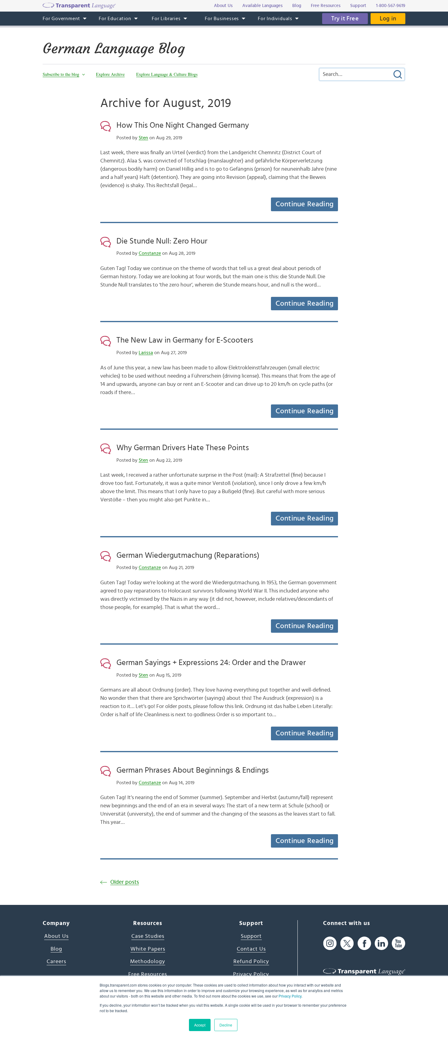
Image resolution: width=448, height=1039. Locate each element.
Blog (56, 949)
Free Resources (147, 974)
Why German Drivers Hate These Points (182, 448)
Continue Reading (304, 204)
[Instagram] (330, 943)
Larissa (146, 352)
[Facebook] (364, 943)
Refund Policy (251, 961)
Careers (56, 961)
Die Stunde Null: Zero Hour (161, 241)
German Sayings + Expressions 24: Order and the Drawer (211, 663)
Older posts (124, 882)
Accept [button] (199, 1024)
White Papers (147, 949)
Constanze (150, 253)
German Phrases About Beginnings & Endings (192, 770)
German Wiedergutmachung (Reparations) (187, 555)
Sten (143, 137)
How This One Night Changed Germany (182, 125)
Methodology (147, 961)
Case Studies (147, 936)
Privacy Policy (290, 995)
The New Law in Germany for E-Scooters (184, 340)
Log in (388, 19)
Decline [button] (225, 1024)
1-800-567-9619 (390, 5)
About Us (56, 936)
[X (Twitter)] (347, 943)
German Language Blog (114, 48)
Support (251, 936)
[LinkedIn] (381, 943)
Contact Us (251, 949)
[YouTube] (398, 943)
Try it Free (345, 19)
